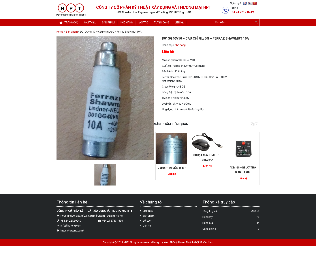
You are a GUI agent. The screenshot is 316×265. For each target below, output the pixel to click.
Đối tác (147, 220)
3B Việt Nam (206, 242)
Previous (252, 124)
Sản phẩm (72, 31)
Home (60, 31)
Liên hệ (147, 225)
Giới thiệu (148, 210)
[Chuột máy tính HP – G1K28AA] (207, 141)
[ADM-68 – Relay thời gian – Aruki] (243, 147)
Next (256, 124)
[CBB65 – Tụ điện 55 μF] (171, 148)
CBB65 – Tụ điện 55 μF (172, 167)
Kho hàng (180, 45)
